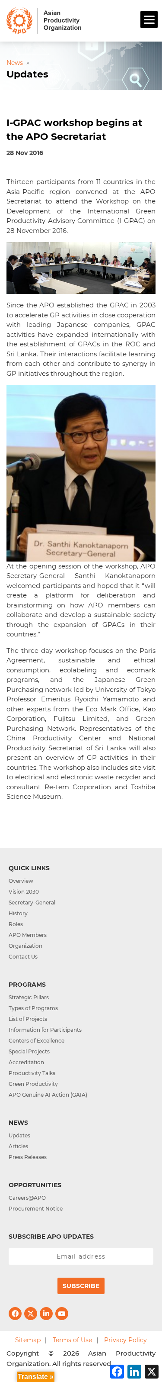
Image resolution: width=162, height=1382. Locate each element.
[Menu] (149, 19)
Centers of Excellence (36, 1040)
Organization (25, 946)
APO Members (28, 935)
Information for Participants (45, 1030)
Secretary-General (32, 902)
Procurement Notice (36, 1208)
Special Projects (29, 1051)
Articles (18, 1146)
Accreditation (26, 1062)
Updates (19, 1135)
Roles (16, 924)
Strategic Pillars (29, 997)
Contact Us (23, 956)
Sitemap (28, 1340)
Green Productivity (33, 1084)
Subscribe (81, 1286)
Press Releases (28, 1157)
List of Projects (28, 1019)
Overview (21, 881)
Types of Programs (33, 1008)
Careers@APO (27, 1198)
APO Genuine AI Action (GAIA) (48, 1094)
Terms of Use (72, 1340)
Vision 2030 (24, 891)
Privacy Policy (125, 1340)
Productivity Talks (32, 1073)
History (18, 913)
